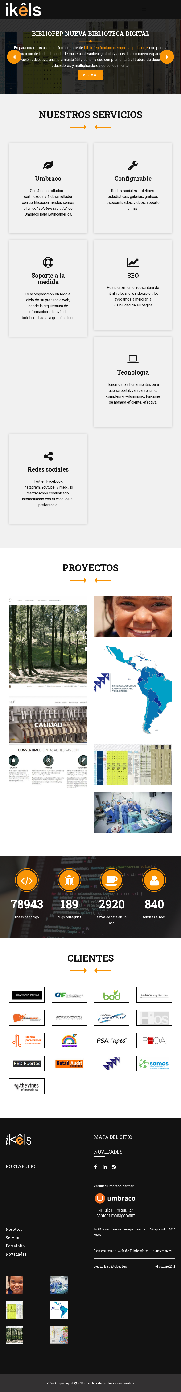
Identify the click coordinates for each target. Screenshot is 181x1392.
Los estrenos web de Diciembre (121, 1250)
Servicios (14, 1237)
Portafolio (15, 1245)
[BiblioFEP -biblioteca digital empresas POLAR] (133, 760)
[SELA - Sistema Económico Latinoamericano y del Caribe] (130, 685)
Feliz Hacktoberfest (111, 1266)
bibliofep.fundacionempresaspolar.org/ (116, 48)
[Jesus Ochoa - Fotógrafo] (45, 640)
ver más (90, 75)
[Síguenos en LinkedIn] (105, 1167)
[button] (143, 9)
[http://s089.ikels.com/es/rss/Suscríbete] (114, 1167)
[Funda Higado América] (130, 809)
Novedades (16, 1254)
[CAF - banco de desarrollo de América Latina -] (130, 613)
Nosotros (14, 1229)
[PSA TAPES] (45, 739)
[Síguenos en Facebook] (95, 1167)
